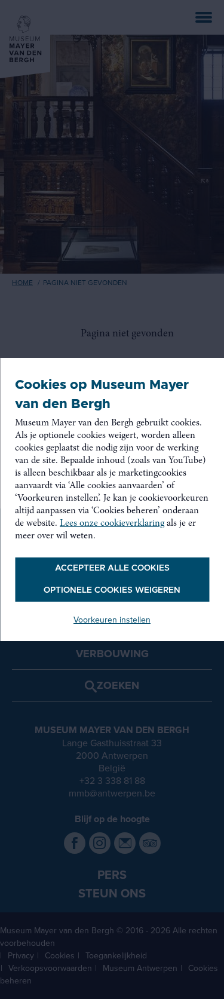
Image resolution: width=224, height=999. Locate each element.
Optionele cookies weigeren (112, 590)
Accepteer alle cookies (112, 568)
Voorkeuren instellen (112, 620)
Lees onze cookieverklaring (112, 523)
